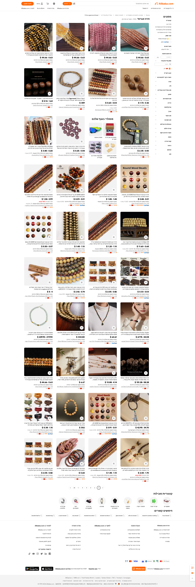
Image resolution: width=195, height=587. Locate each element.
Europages (127, 578)
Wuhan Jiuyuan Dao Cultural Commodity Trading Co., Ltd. (134, 386)
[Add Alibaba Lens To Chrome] (139, 569)
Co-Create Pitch (164, 534)
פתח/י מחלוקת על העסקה (73, 537)
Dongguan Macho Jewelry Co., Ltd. (106, 110)
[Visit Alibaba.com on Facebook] (50, 553)
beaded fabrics (36, 515)
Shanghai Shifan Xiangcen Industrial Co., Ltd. (135, 155)
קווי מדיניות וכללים (134, 549)
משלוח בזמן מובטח (134, 537)
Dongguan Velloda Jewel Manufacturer (104, 251)
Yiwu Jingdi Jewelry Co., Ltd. (140, 203)
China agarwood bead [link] (91, 15)
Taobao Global (105, 578)
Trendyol (119, 578)
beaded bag (49, 515)
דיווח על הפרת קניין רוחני (73, 545)
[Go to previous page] (103, 488)
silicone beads (132, 515)
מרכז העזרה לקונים (75, 530)
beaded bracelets (89, 515)
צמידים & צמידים (106, 15)
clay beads (75, 515)
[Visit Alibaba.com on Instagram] (37, 553)
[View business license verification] (116, 584)
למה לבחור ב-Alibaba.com (162, 530)
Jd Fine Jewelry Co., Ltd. (77, 203)
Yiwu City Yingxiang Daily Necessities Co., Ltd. (102, 341)
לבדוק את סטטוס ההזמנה (43, 537)
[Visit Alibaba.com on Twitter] (41, 553)
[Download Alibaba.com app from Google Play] (32, 569)
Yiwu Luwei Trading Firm (109, 203)
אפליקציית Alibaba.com (63, 569)
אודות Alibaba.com (163, 525)
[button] (74, 3)
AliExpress (68, 578)
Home (148, 15)
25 (74, 488)
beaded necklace (105, 515)
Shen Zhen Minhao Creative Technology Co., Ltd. (70, 341)
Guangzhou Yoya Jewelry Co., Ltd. (42, 155)
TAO (113, 578)
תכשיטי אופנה (119, 15)
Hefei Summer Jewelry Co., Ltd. (43, 105)
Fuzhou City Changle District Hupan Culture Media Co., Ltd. (134, 341)
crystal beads (62, 515)
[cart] (47, 4)
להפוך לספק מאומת (45, 541)
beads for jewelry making (149, 515)
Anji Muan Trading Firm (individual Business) (71, 386)
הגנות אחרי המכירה (134, 541)
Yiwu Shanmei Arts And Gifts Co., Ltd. (137, 251)
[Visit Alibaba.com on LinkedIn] (45, 553)
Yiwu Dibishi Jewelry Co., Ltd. (76, 296)
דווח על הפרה (77, 549)
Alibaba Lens (158, 569)
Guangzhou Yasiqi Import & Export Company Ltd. (38, 205)
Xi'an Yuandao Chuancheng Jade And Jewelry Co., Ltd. (38, 341)
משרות (167, 541)
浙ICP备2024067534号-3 (149, 584)
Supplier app (93, 569)
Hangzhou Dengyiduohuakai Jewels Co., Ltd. (135, 296)
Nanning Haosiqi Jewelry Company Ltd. (72, 251)
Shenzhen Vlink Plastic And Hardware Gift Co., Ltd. (38, 296)
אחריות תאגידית (165, 537)
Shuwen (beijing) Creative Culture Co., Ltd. (71, 155)
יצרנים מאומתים (105, 530)
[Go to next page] (70, 488)
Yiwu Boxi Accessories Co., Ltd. (43, 251)
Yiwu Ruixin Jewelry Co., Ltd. (140, 62)
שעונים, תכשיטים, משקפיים (134, 15)
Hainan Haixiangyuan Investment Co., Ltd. (72, 107)
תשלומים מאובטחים (134, 530)
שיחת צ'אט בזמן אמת (74, 534)
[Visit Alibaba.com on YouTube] (33, 553)
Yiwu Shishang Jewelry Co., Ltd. (107, 296)
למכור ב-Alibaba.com (44, 530)
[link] (192, 567)
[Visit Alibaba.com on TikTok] (29, 553)
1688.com (77, 578)
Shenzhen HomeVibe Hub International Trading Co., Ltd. (134, 107)
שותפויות (48, 545)
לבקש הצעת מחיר (105, 534)
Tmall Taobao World (87, 578)
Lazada (97, 578)
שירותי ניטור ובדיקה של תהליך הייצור (129, 545)
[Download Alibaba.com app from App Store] (47, 569)
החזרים (78, 541)
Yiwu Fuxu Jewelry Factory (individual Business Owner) (102, 386)
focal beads (165, 515)
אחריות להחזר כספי (134, 534)
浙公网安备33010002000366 (130, 584)
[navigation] (162, 251)
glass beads (119, 515)
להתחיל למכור (46, 534)
